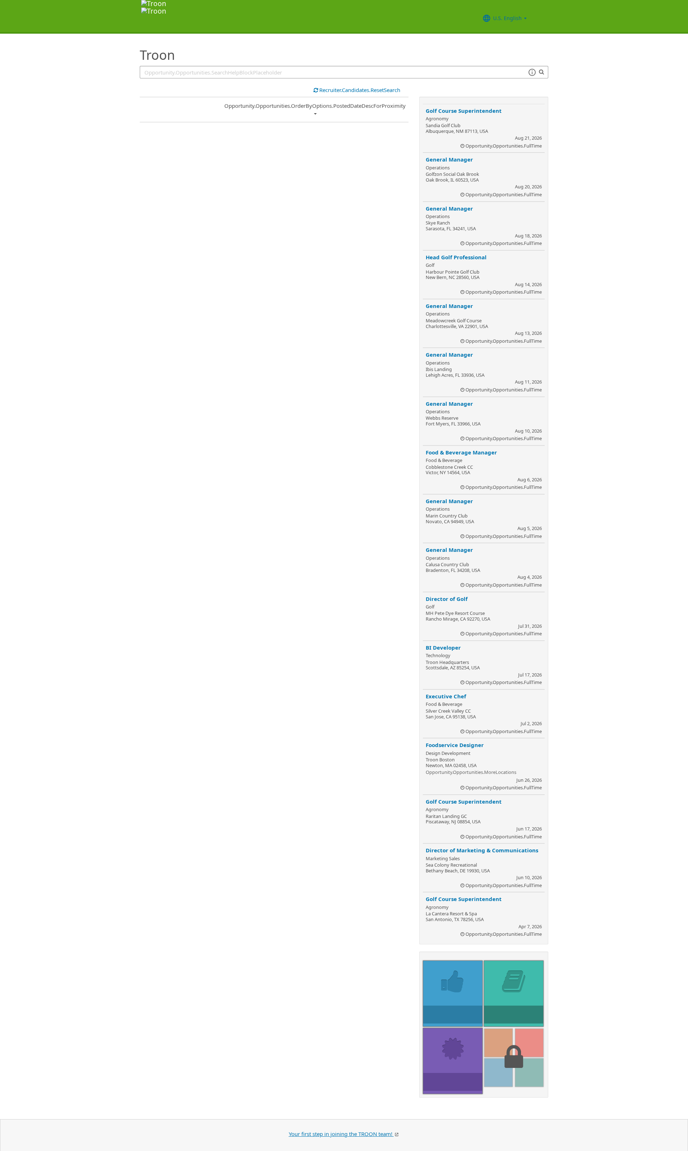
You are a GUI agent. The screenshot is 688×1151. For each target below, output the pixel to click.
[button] (532, 72)
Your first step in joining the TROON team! (341, 1133)
